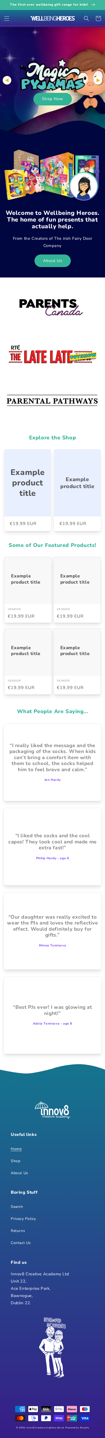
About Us (52, 260)
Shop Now (52, 98)
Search (17, 1206)
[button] (7, 18)
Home (16, 1148)
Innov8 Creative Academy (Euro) (45, 1427)
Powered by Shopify (77, 1427)
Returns (18, 1230)
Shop (15, 1160)
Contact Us (21, 1242)
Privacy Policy (23, 1218)
